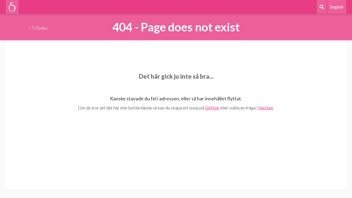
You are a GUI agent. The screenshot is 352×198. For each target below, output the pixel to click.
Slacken (265, 107)
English (336, 6)
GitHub (212, 107)
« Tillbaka (38, 28)
